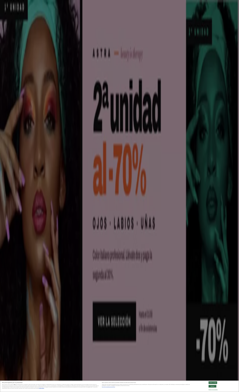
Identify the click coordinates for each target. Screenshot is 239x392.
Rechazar (212, 386)
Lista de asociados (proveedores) (108, 387)
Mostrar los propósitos (213, 389)
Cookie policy (41, 388)
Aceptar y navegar (212, 382)
